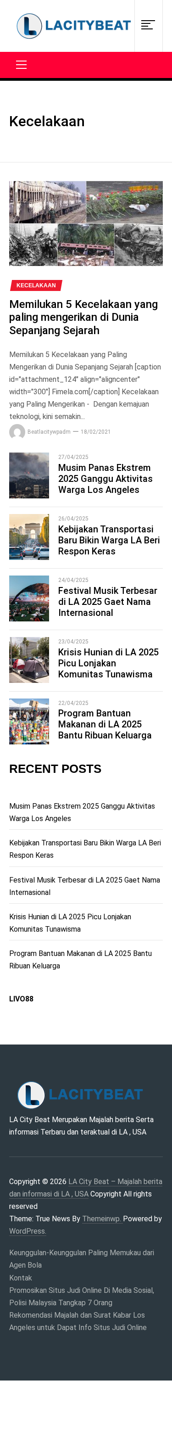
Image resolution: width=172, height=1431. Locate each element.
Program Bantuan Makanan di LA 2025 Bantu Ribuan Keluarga (105, 724)
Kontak (20, 1278)
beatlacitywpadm (49, 432)
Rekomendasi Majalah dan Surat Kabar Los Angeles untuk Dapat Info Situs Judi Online (78, 1321)
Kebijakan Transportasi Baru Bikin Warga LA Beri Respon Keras (109, 540)
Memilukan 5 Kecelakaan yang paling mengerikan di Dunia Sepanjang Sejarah (83, 317)
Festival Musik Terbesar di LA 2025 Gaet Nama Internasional (107, 601)
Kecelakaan (36, 285)
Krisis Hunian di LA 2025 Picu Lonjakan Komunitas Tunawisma (108, 663)
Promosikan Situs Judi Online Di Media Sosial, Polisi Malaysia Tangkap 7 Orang (81, 1296)
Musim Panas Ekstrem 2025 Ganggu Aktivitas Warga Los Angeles (105, 478)
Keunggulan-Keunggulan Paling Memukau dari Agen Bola (81, 1258)
